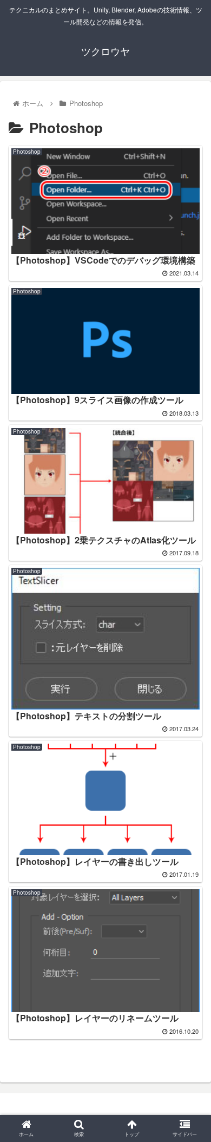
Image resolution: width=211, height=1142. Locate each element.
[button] (189, 986)
